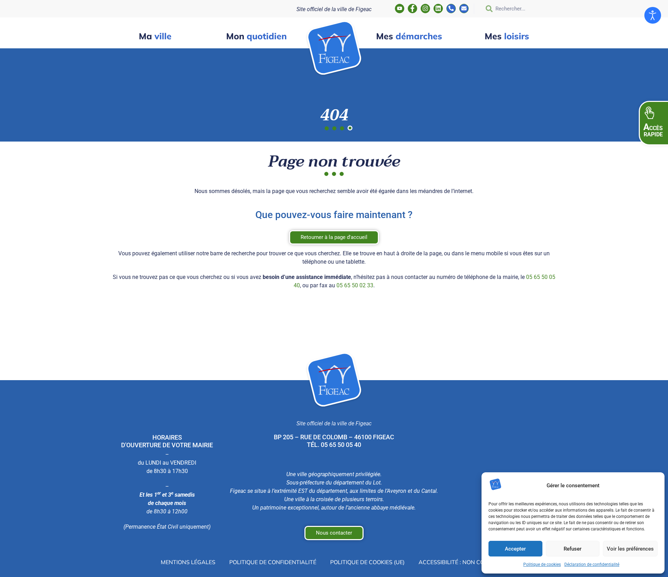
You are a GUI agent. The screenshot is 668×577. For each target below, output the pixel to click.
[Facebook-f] (412, 8)
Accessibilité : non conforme (463, 562)
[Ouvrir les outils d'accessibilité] (652, 15)
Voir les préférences (630, 549)
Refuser (572, 549)
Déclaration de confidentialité (591, 564)
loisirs (507, 36)
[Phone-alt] (451, 8)
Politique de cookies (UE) (367, 562)
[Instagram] (425, 8)
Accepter (515, 549)
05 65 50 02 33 (354, 285)
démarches (409, 36)
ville (155, 36)
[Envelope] (464, 8)
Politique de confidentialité (272, 562)
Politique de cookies (542, 564)
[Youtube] (399, 8)
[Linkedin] (438, 8)
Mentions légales (188, 562)
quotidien (256, 36)
